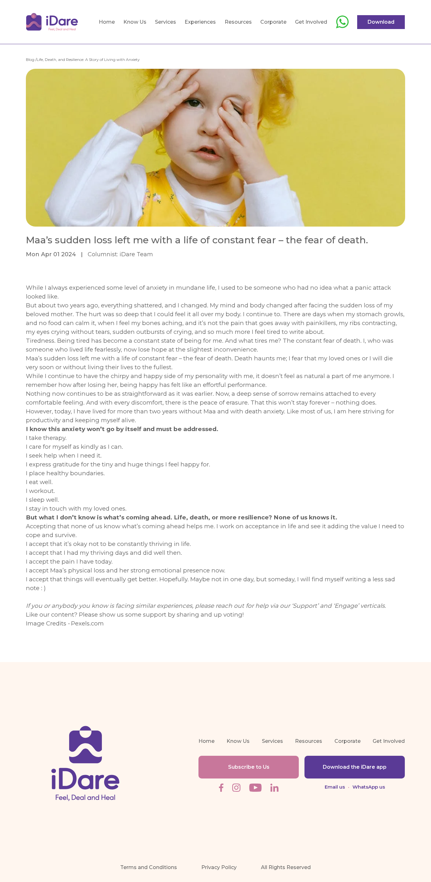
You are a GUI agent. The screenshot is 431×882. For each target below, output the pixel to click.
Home (107, 22)
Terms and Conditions (148, 867)
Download (381, 22)
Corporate (273, 22)
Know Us (134, 22)
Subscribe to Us (248, 767)
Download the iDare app (355, 767)
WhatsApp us (368, 787)
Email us (335, 787)
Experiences (200, 22)
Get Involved (311, 22)
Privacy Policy (219, 867)
